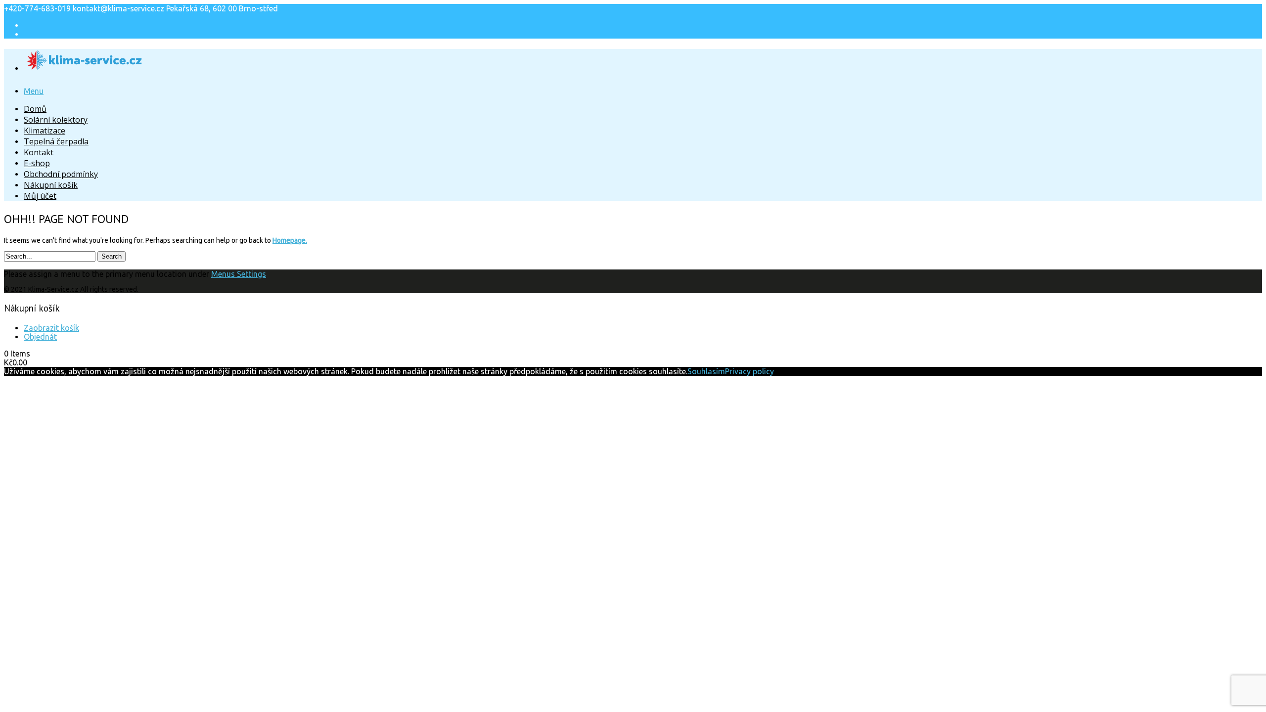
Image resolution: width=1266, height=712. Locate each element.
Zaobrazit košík (51, 327)
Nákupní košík (51, 184)
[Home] (84, 65)
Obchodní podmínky (61, 174)
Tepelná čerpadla (56, 141)
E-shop (37, 163)
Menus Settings (238, 273)
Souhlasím (706, 371)
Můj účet (40, 195)
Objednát (40, 336)
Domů (35, 108)
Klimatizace (44, 130)
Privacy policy (749, 371)
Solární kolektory (56, 119)
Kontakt (38, 152)
